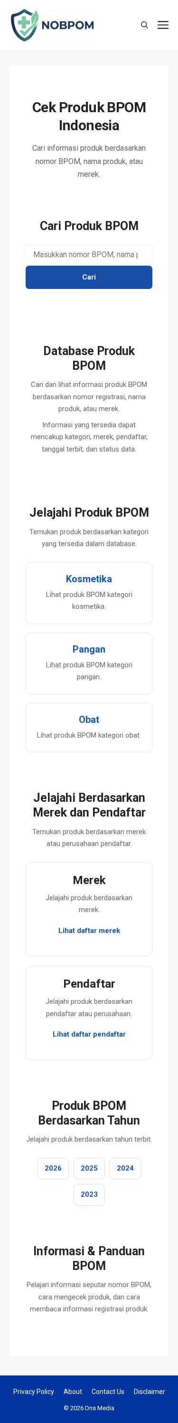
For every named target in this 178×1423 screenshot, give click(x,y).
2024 (125, 1168)
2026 (53, 1168)
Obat (89, 719)
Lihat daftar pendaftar (89, 1034)
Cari (89, 277)
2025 (89, 1168)
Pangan (89, 649)
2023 (89, 1194)
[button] (144, 25)
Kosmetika (89, 579)
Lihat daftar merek (89, 930)
